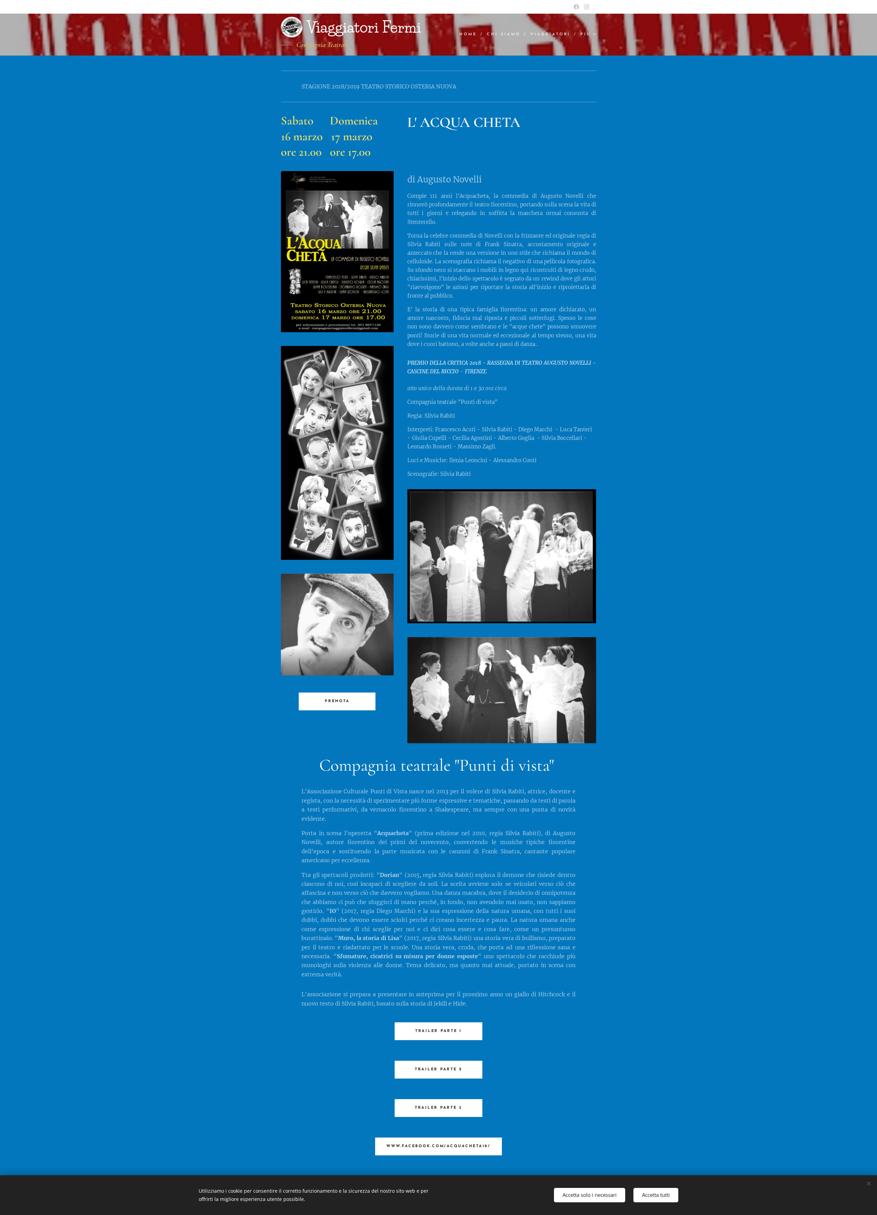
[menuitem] (470, 34)
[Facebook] (576, 7)
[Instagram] (586, 7)
